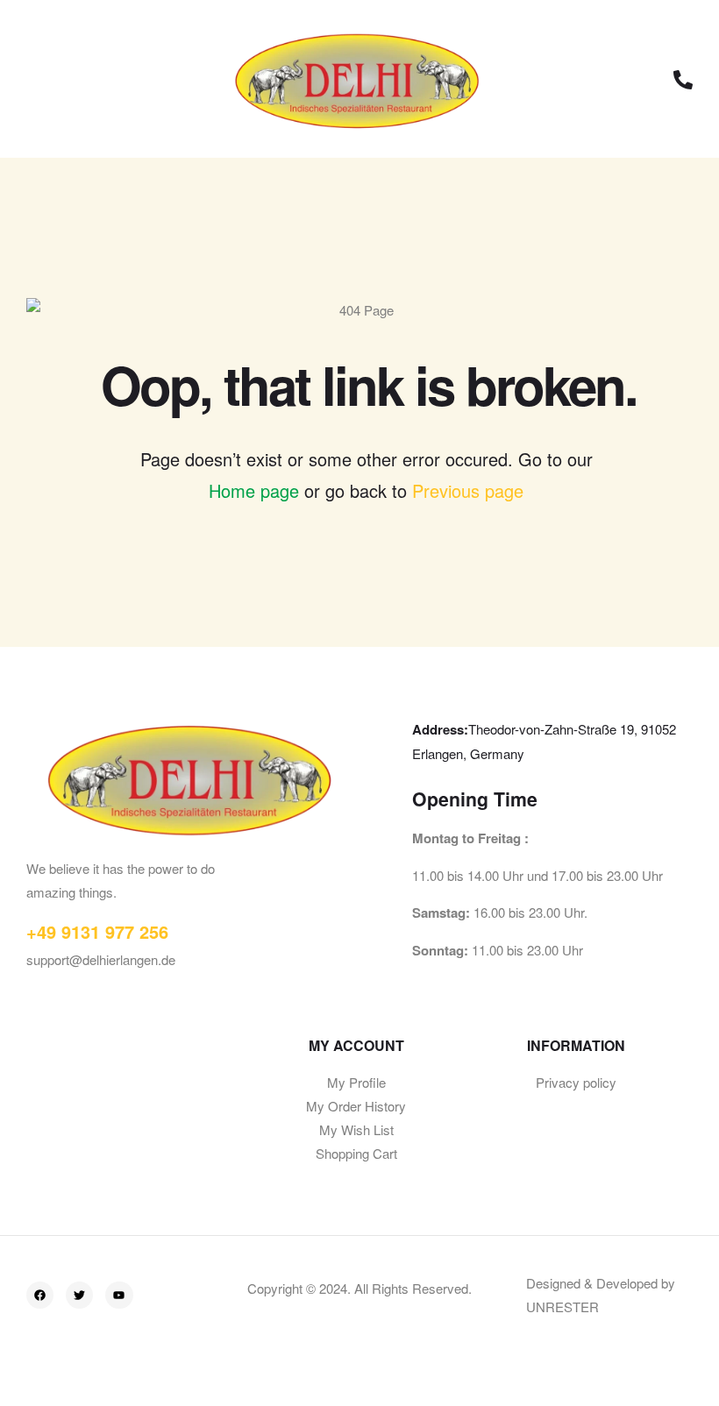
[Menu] (39, 78)
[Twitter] (79, 1295)
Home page (254, 490)
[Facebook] (39, 1295)
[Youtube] (118, 1295)
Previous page (467, 490)
